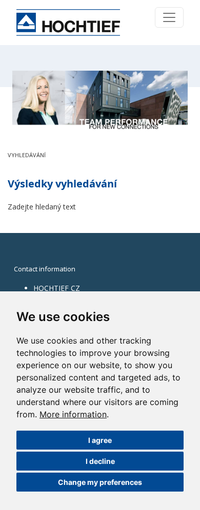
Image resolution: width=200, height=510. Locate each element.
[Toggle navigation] (169, 17)
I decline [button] (100, 461)
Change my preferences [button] (100, 482)
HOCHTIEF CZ (56, 288)
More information (73, 414)
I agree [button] (100, 440)
